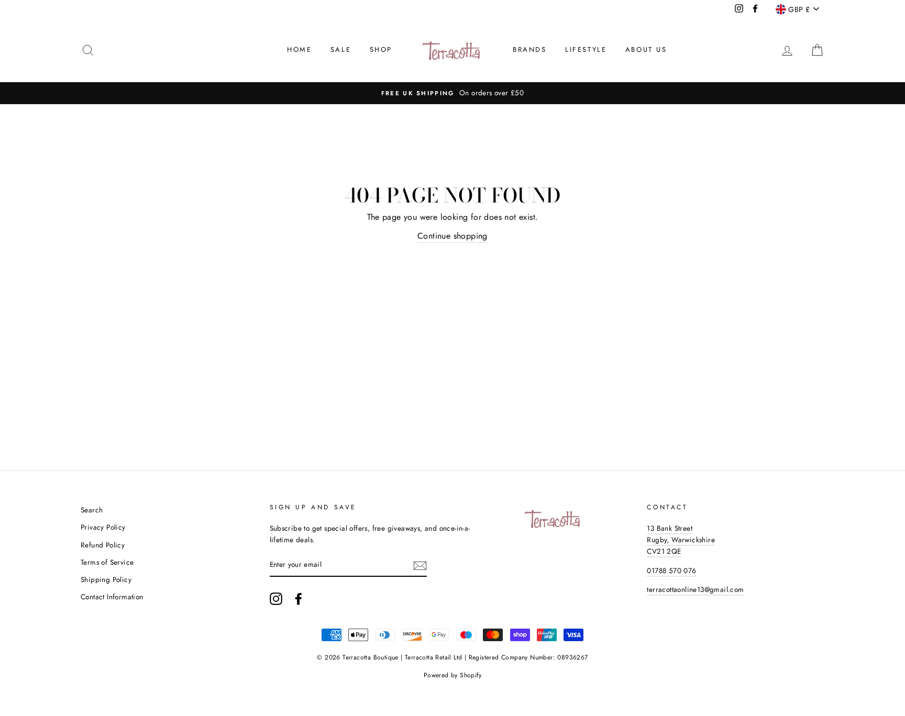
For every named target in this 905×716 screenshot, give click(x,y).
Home (299, 49)
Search (92, 510)
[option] (452, 93)
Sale (340, 49)
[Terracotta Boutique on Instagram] (276, 598)
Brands (530, 49)
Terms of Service (107, 562)
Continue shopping (452, 236)
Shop (381, 49)
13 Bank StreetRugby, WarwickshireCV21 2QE (681, 539)
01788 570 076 (671, 570)
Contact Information (112, 596)
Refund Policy (103, 545)
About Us (646, 49)
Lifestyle (585, 49)
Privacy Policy (103, 527)
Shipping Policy (106, 579)
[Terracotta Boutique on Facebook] (298, 598)
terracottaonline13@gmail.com (695, 589)
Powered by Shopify (452, 675)
